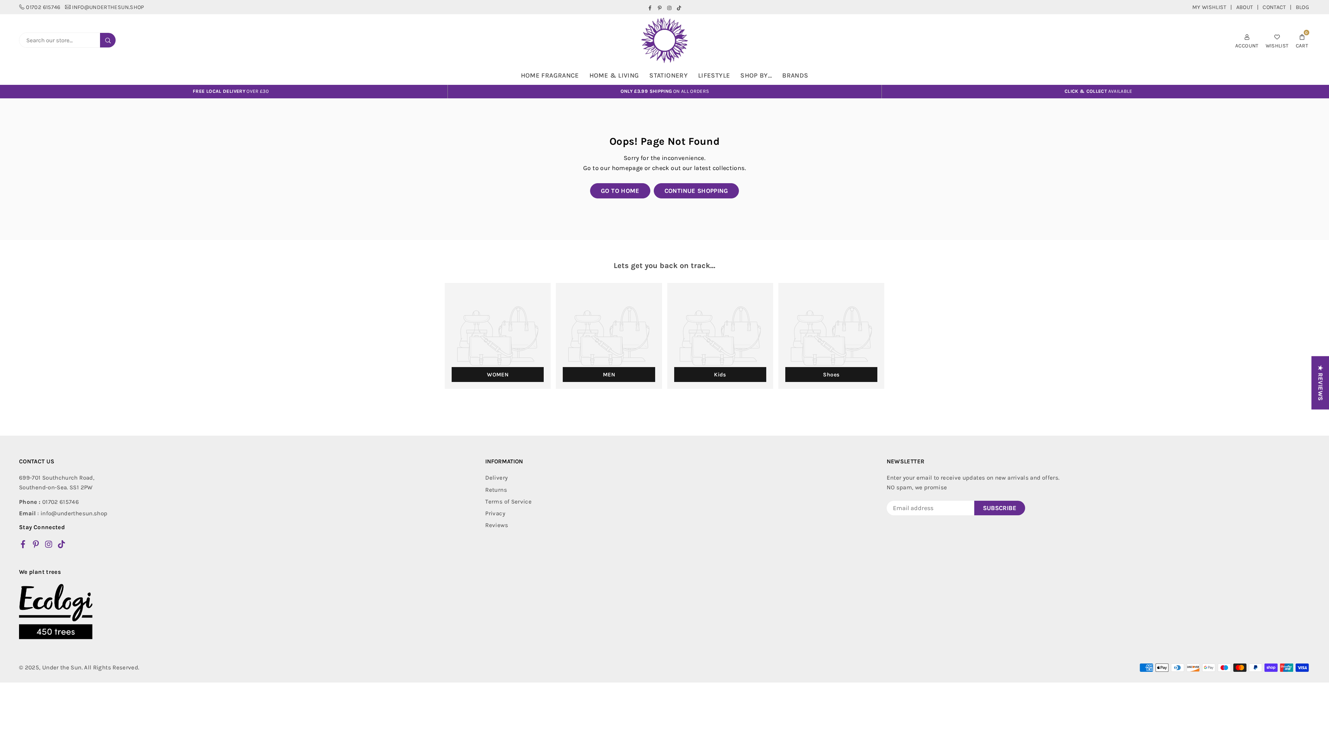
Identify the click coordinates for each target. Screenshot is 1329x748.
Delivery (496, 477)
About (1244, 7)
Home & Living (614, 75)
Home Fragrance (550, 75)
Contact (1274, 7)
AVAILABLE (1098, 91)
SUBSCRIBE (999, 508)
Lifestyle (714, 75)
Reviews (496, 525)
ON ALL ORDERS (665, 91)
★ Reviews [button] (1320, 382)
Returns (496, 489)
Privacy (495, 513)
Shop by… (756, 75)
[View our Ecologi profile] (55, 611)
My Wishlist (1209, 7)
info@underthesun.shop (108, 7)
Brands (795, 75)
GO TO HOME (620, 191)
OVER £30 (231, 91)
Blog (1302, 7)
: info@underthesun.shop (63, 513)
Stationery (668, 75)
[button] (1302, 40)
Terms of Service (508, 501)
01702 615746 (43, 7)
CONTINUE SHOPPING (696, 191)
